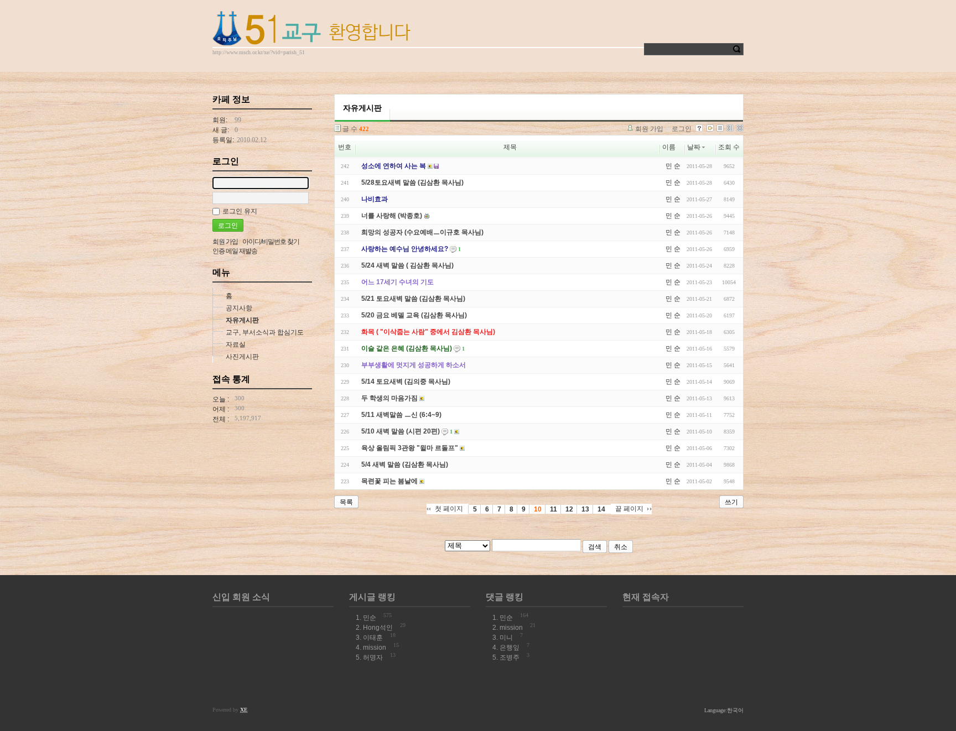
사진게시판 (242, 357)
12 (569, 509)
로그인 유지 (239, 211)
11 (553, 509)
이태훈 (373, 637)
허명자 (373, 657)
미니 (506, 637)
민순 (369, 618)
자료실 (236, 344)
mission (374, 647)
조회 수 (729, 147)
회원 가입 (649, 129)
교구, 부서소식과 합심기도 (265, 332)
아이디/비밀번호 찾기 (270, 242)
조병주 (509, 657)
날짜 (693, 147)
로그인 (682, 129)
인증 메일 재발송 (234, 251)
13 (585, 509)
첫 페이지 (449, 509)
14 (601, 509)
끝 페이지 (629, 509)
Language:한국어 (724, 710)
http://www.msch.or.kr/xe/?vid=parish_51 (258, 52)
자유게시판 (242, 320)
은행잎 (509, 647)
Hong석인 (378, 627)
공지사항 (239, 308)
